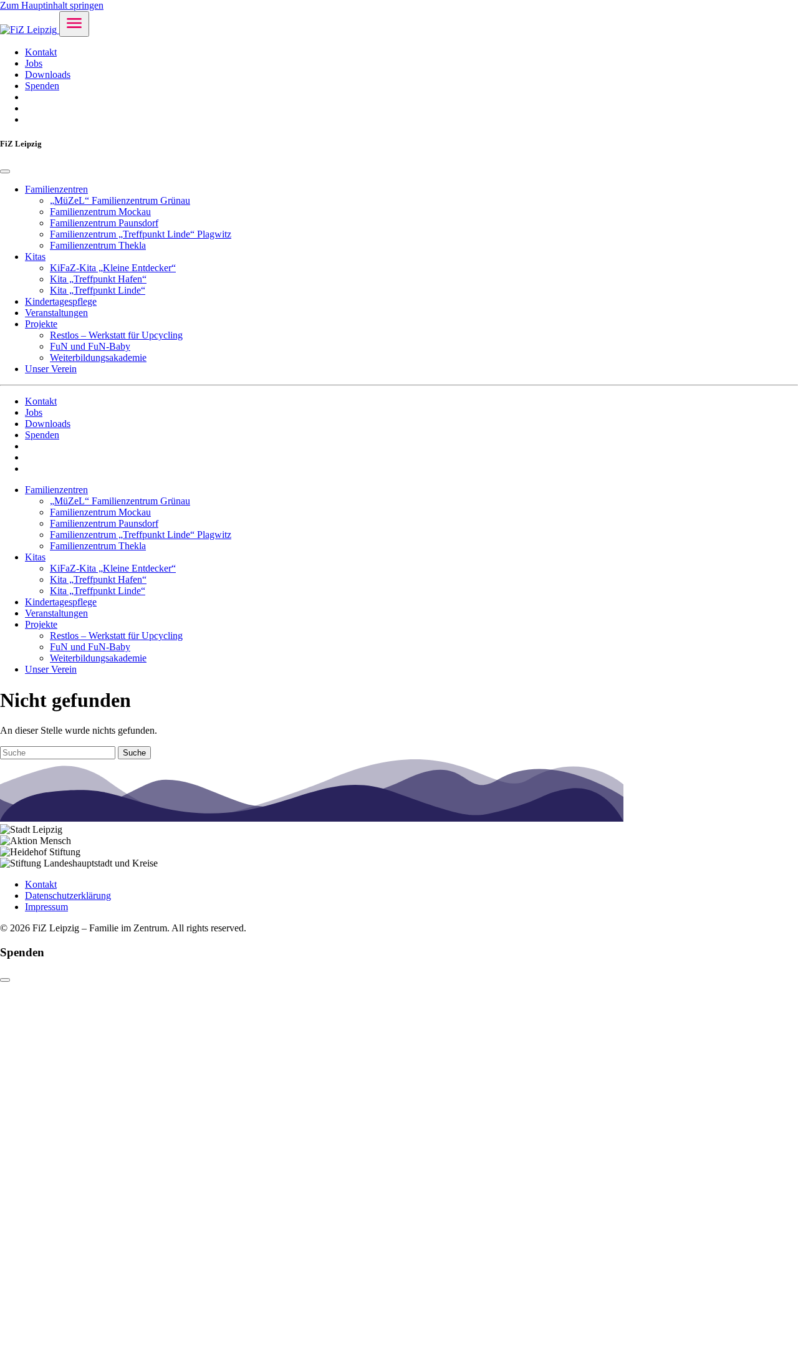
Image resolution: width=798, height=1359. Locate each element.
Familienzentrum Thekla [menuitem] (98, 245)
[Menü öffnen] (74, 24)
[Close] (5, 171)
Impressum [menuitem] (46, 906)
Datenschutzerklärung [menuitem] (68, 895)
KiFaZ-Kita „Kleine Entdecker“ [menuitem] (113, 267)
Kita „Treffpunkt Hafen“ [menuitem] (98, 279)
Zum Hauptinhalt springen (51, 5)
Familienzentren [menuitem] (56, 189)
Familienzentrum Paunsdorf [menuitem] (104, 223)
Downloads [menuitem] (47, 74)
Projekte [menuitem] (41, 324)
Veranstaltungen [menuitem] (56, 312)
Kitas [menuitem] (35, 256)
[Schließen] (5, 980)
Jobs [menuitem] (33, 63)
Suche (134, 752)
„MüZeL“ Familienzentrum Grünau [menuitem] (120, 200)
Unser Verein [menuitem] (51, 368)
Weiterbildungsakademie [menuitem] (98, 357)
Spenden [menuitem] (42, 85)
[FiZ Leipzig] (29, 29)
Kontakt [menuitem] (41, 52)
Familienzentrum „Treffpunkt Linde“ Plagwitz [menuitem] (140, 234)
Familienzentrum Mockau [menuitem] (100, 211)
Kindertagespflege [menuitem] (61, 301)
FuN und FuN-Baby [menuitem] (90, 346)
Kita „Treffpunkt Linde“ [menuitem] (97, 290)
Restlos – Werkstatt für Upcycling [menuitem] (116, 335)
